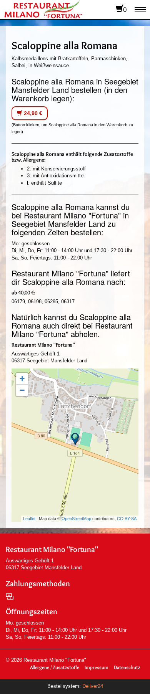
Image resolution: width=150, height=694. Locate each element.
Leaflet (29, 518)
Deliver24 (92, 686)
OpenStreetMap (76, 518)
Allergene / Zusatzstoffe (54, 667)
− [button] (22, 390)
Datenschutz (127, 667)
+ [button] (22, 378)
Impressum (96, 667)
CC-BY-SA (127, 518)
